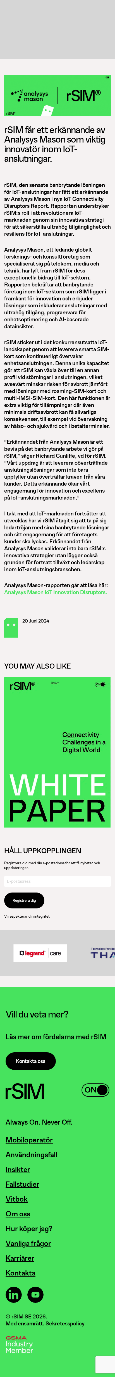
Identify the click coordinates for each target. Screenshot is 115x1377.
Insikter (18, 1169)
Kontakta (20, 1273)
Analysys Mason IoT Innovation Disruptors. (55, 592)
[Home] (25, 1097)
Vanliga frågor (28, 1243)
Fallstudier (22, 1184)
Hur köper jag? (29, 1228)
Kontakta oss (30, 1061)
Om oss (18, 1214)
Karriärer (20, 1258)
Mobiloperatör (29, 1140)
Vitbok (17, 1199)
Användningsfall (31, 1155)
